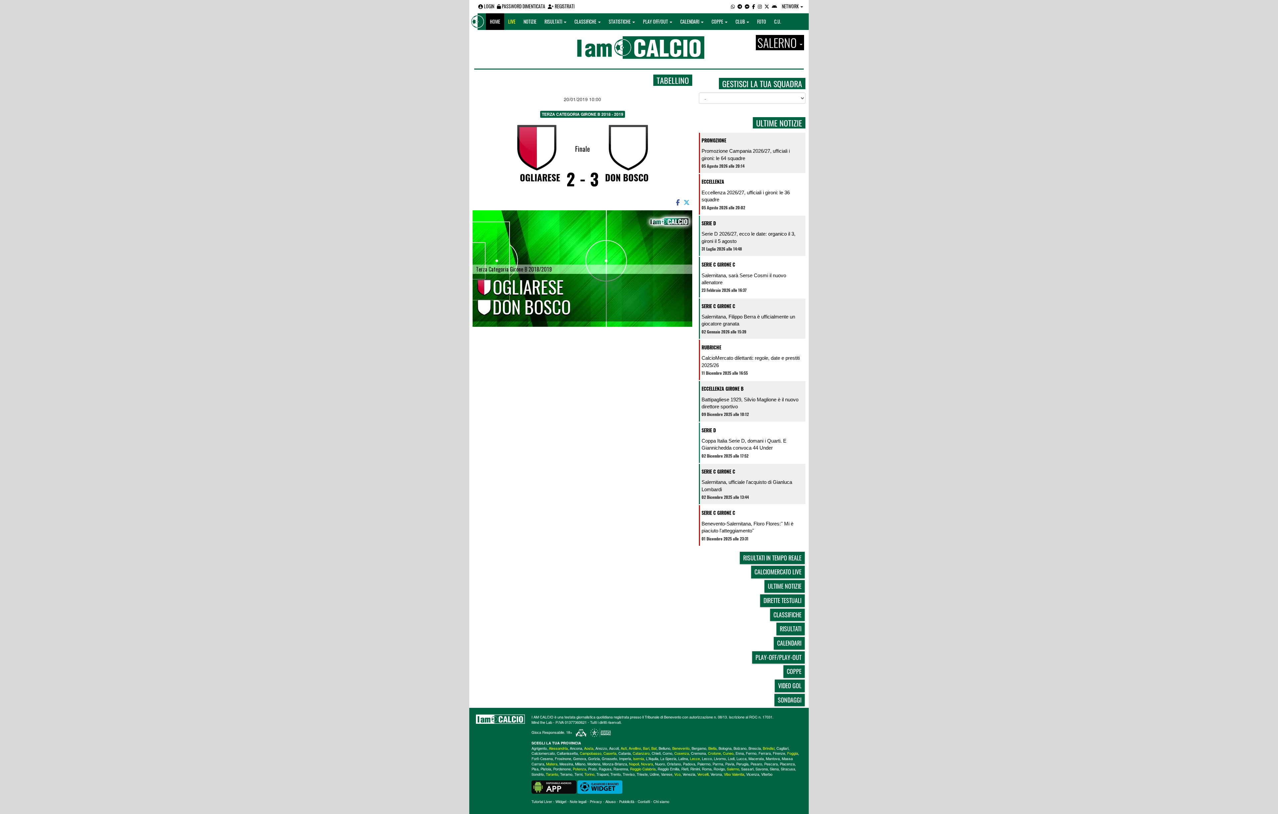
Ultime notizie (784, 586)
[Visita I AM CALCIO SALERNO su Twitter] (766, 6)
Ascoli (614, 748)
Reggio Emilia (668, 768)
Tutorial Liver (542, 801)
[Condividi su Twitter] (687, 202)
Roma (707, 768)
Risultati (553, 21)
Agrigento (539, 748)
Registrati (564, 6)
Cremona (698, 753)
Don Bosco (627, 177)
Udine (654, 774)
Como (667, 753)
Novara (647, 763)
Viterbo (766, 774)
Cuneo (728, 753)
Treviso (629, 774)
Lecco (707, 758)
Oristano (674, 763)
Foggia (792, 753)
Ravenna (620, 768)
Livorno (720, 758)
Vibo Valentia (734, 774)
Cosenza (681, 753)
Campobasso (590, 753)
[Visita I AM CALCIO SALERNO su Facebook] (753, 6)
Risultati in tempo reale (772, 557)
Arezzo (601, 748)
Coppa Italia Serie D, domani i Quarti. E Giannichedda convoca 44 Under (744, 444)
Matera (551, 763)
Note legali (578, 801)
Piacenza (787, 763)
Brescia (754, 748)
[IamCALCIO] (500, 719)
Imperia (625, 758)
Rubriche (711, 347)
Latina (683, 758)
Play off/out (656, 21)
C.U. (777, 21)
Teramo (566, 774)
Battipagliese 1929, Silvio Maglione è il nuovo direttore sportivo (750, 403)
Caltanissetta (567, 753)
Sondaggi (789, 700)
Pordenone (562, 768)
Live (512, 21)
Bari (646, 748)
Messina (566, 763)
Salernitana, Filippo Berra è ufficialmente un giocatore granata (748, 320)
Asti (624, 748)
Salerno (733, 768)
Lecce (695, 758)
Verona (716, 774)
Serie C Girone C (718, 264)
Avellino (635, 748)
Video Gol (789, 685)
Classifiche (585, 21)
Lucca (741, 758)
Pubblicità (626, 801)
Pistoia (545, 768)
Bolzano (740, 748)
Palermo (704, 763)
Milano (580, 763)
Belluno (664, 748)
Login (488, 6)
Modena (593, 763)
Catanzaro (641, 753)
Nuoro (660, 763)
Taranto (552, 774)
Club (741, 21)
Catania (624, 753)
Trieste (642, 774)
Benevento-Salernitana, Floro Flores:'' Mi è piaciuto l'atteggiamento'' (747, 527)
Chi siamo (661, 801)
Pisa (535, 768)
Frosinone (563, 758)
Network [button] (791, 6)
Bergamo (699, 748)
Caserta (609, 753)
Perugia (742, 763)
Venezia (689, 774)
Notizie (530, 21)
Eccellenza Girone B (723, 388)
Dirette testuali (782, 600)
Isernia (638, 758)
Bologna (725, 748)
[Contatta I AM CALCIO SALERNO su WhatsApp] (733, 6)
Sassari (747, 768)
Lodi (731, 758)
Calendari (690, 21)
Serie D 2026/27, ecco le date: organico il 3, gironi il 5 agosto (748, 237)
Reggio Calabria (643, 768)
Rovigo (719, 768)
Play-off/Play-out (778, 657)
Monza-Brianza (614, 763)
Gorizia (594, 758)
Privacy (596, 801)
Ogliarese (540, 177)
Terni (578, 774)
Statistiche (620, 21)
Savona (761, 768)
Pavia (729, 763)
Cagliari (782, 748)
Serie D (709, 223)
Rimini (695, 768)
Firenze (779, 753)
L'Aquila (652, 758)
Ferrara (764, 753)
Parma (718, 763)
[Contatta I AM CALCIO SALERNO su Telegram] (740, 6)
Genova (579, 758)
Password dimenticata (523, 6)
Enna (740, 753)
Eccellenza (713, 181)
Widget (560, 801)
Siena (774, 768)
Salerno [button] (778, 42)
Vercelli (703, 774)
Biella (712, 748)
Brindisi (768, 748)
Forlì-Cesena (542, 758)
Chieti (656, 753)
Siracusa (788, 768)
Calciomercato (543, 753)
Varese (666, 774)
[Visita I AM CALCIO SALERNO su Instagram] (760, 6)
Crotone (714, 753)
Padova (689, 763)
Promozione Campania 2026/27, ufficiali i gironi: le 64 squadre (746, 154)
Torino (589, 774)
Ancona (576, 748)
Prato (592, 768)
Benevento (681, 748)
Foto (761, 21)
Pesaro (756, 763)
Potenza (579, 768)
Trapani (602, 774)
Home (495, 21)
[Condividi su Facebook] (677, 202)
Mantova (773, 758)
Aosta (588, 748)
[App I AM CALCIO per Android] (774, 6)
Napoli (634, 763)
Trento (615, 774)
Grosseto (609, 758)
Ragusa (605, 768)
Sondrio (538, 774)
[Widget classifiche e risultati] (599, 786)
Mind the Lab (542, 722)
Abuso (610, 801)
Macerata (756, 758)
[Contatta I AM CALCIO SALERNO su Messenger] (747, 6)
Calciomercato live (777, 571)
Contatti (644, 801)
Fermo (751, 753)
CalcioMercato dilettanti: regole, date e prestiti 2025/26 (751, 361)
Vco (677, 774)
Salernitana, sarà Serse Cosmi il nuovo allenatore (744, 279)
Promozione (714, 140)
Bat (654, 748)
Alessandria (558, 748)
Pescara (771, 763)
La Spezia (668, 758)
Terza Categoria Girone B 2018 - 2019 (582, 114)
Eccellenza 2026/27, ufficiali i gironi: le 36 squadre (746, 196)
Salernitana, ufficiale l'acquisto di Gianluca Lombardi (747, 485)
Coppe (718, 21)
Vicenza (752, 774)
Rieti (684, 768)
